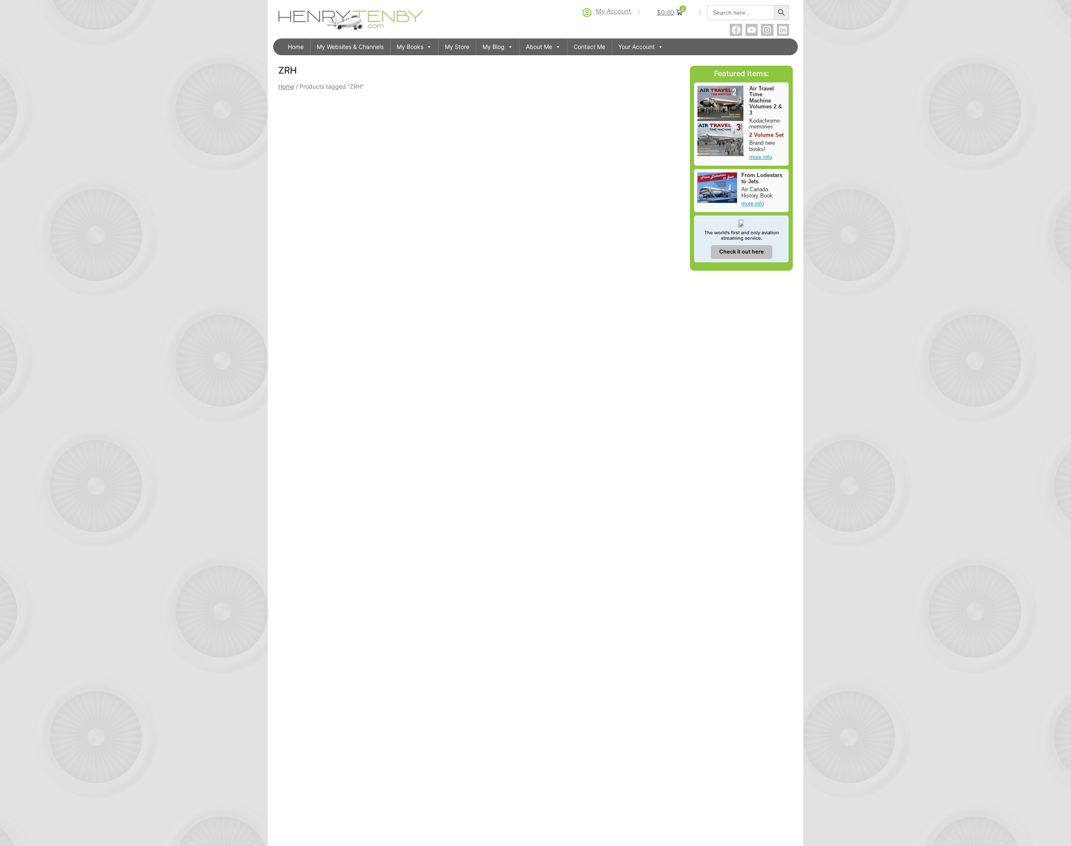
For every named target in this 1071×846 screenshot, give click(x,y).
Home (296, 46)
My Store (457, 46)
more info (760, 157)
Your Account (636, 46)
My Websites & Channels (350, 46)
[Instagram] (767, 30)
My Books (410, 46)
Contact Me (589, 46)
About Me (539, 46)
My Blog (493, 46)
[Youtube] (752, 30)
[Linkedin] (783, 30)
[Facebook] (736, 30)
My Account (613, 11)
